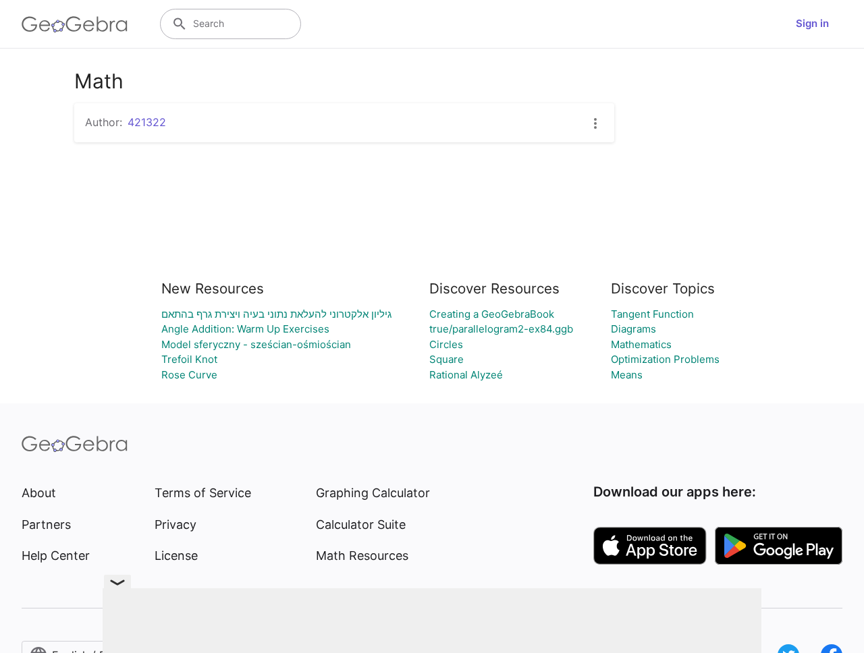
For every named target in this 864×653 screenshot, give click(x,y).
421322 (147, 122)
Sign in (812, 23)
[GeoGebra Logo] (75, 24)
